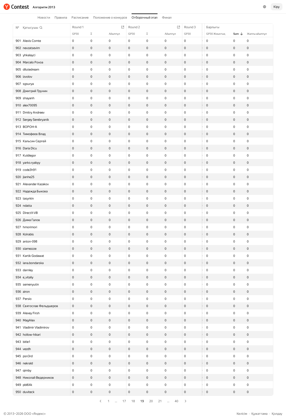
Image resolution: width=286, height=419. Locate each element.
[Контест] (16, 7)
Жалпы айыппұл (257, 33)
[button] (33, 27)
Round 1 (78, 27)
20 (151, 401)
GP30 (75, 33)
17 (124, 401)
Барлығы (212, 27)
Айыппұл (114, 33)
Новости (44, 17)
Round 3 (190, 27)
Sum (236, 33)
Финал (167, 17)
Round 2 (134, 27)
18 (133, 401)
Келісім (242, 413)
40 (176, 401)
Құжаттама (259, 413)
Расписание (80, 17)
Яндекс (39, 413)
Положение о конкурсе (110, 17)
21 (160, 401)
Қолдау (277, 413)
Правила (61, 17)
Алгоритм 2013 (44, 7)
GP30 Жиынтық (215, 33)
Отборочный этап (145, 17)
